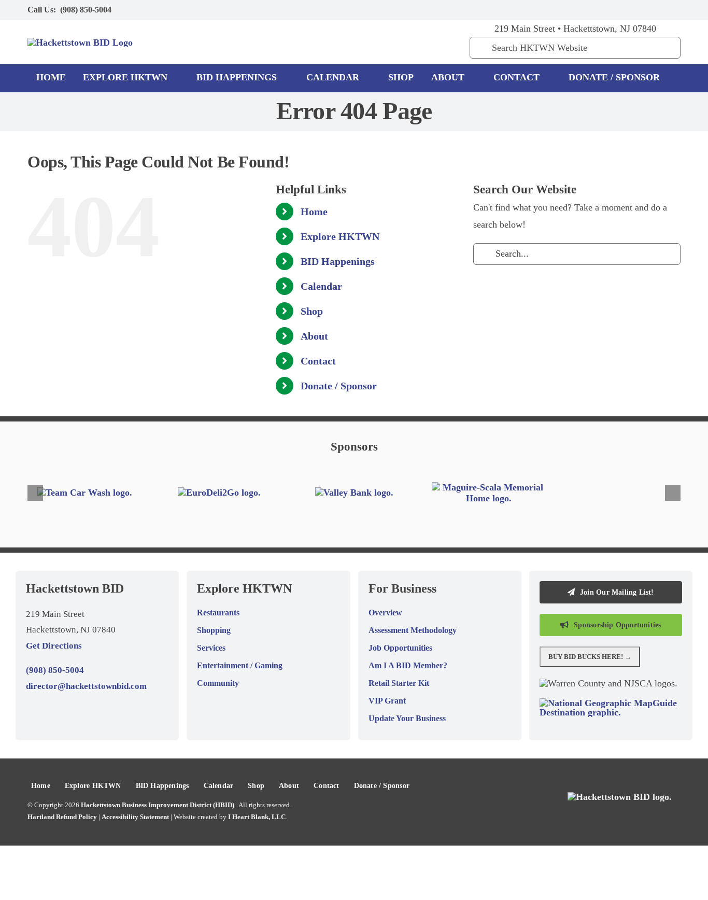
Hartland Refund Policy (62, 817)
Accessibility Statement (135, 817)
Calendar (321, 286)
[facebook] (611, 10)
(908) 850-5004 (85, 9)
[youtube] (661, 10)
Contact (318, 361)
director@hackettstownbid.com (86, 686)
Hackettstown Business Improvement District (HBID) (157, 805)
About (314, 336)
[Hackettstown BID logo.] (620, 797)
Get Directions (54, 646)
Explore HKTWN (340, 236)
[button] (35, 493)
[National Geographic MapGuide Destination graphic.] (611, 703)
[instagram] (644, 10)
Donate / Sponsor (339, 385)
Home (314, 211)
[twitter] (628, 10)
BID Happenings (338, 261)
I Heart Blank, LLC (257, 817)
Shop (312, 311)
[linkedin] (677, 10)
